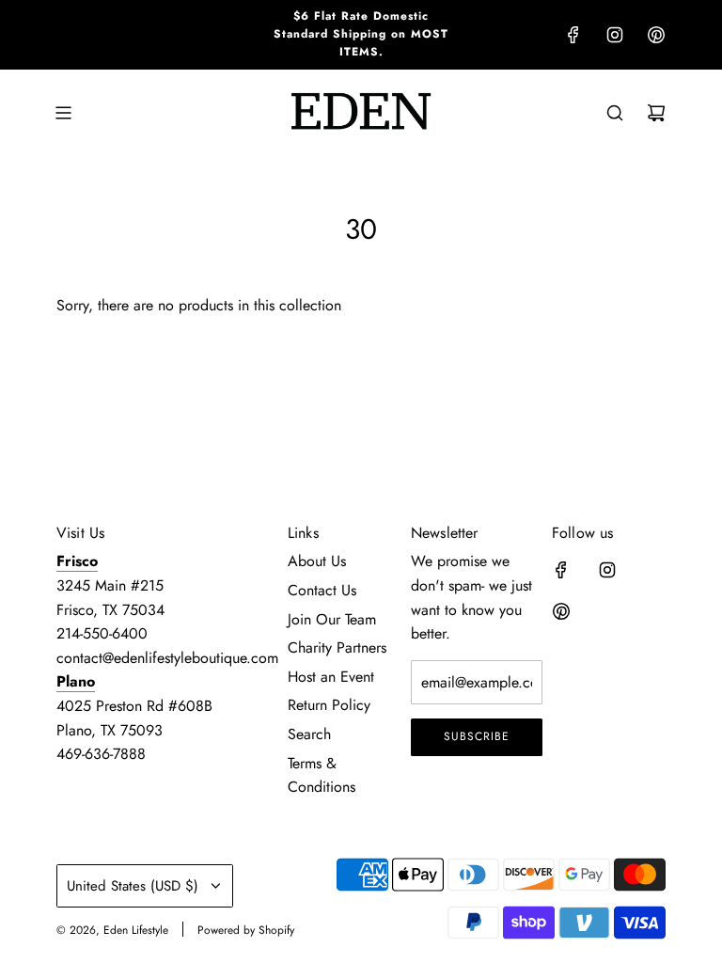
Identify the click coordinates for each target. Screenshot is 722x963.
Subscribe (477, 736)
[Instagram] (615, 34)
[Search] (615, 113)
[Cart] (656, 113)
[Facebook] (573, 34)
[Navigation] (63, 113)
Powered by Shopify (245, 930)
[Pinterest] (656, 34)
